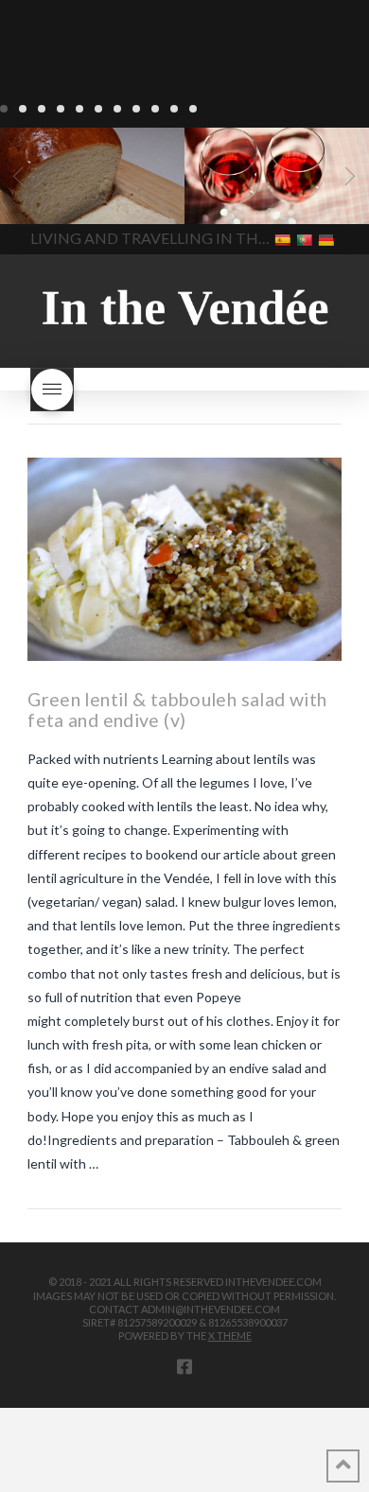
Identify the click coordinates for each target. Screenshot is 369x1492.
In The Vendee (69, 196)
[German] (328, 238)
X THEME (230, 1335)
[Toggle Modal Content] (52, 389)
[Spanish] (284, 238)
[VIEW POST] (184, 559)
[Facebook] (184, 1366)
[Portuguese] (306, 238)
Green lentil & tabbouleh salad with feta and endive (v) (176, 709)
